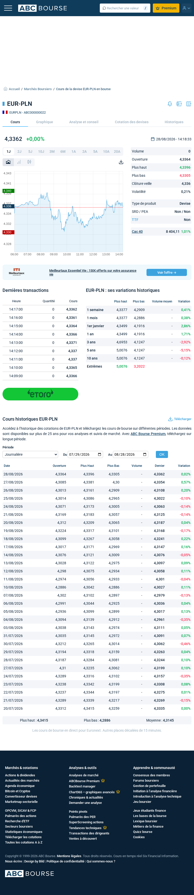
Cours (15, 122)
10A (106, 151)
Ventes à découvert (83, 838)
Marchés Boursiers (38, 89)
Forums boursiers (146, 780)
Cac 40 (137, 231)
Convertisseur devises (21, 796)
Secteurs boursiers (19, 826)
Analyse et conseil (84, 122)
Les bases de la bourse (149, 816)
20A (117, 151)
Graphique (44, 122)
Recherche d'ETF (17, 821)
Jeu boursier (142, 802)
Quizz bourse (142, 832)
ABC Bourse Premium (148, 434)
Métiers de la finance (148, 826)
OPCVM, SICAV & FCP (20, 810)
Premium (169, 8)
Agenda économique (20, 786)
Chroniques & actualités (86, 797)
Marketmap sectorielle (21, 802)
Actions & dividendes (20, 775)
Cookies (139, 837)
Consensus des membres (151, 775)
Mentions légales (69, 856)
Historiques (174, 122)
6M (62, 151)
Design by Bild (34, 861)
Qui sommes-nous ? (101, 861)
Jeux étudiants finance (149, 810)
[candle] (29, 162)
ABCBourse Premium (84, 781)
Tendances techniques (85, 828)
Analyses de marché (84, 775)
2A (84, 151)
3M (52, 151)
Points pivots (78, 811)
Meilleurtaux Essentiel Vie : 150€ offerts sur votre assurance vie (92, 272)
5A (95, 151)
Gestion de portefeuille (149, 786)
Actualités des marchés (22, 780)
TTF (135, 220)
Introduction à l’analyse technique (157, 796)
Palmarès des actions (20, 816)
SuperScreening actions (86, 822)
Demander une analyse (85, 803)
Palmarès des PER (82, 817)
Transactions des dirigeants (89, 833)
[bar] (19, 162)
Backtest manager (82, 786)
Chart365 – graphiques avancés (92, 792)
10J (41, 151)
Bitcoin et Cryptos (17, 791)
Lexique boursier (145, 821)
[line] (8, 162)
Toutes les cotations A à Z (23, 842)
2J (19, 151)
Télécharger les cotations (23, 837)
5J (30, 151)
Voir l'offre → (166, 272)
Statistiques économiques (23, 832)
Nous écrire (13, 861)
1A (73, 151)
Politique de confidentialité (65, 861)
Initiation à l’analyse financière (155, 791)
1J (9, 151)
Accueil (14, 89)
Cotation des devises (132, 122)
